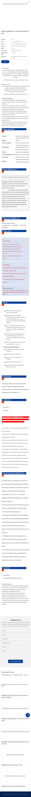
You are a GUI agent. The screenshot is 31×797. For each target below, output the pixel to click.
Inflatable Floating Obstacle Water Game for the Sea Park (15, 743)
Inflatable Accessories (18, 674)
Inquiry (5, 61)
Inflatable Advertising (6, 674)
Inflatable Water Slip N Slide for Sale (11, 765)
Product (26, 674)
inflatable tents (16, 494)
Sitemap (20, 794)
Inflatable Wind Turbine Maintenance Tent (13, 786)
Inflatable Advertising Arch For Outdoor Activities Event (15, 719)
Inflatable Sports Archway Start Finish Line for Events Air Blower (14, 696)
